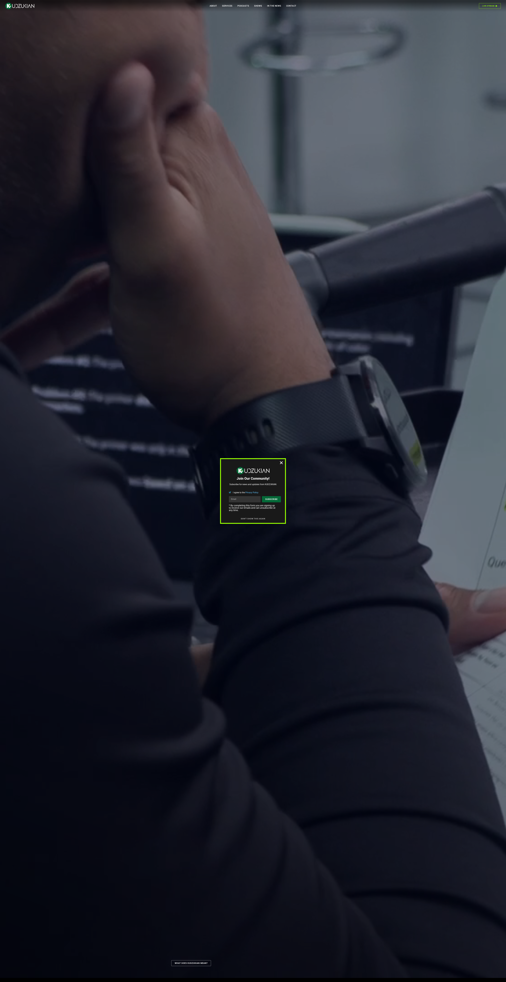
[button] (281, 463)
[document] (253, 491)
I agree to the (245, 492)
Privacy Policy (251, 492)
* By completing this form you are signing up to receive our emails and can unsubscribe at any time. (252, 508)
